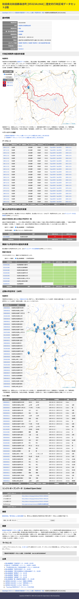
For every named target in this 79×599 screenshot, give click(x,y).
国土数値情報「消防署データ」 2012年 (16, 577)
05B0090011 (6, 434)
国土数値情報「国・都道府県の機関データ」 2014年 (19, 579)
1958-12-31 (6, 153)
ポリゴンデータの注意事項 (31, 249)
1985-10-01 (6, 196)
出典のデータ (21, 62)
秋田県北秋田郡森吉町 (25, 25)
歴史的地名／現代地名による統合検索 (12, 516)
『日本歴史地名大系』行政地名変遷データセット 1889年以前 (22, 567)
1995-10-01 (6, 199)
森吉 (20, 28)
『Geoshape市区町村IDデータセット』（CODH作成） (20, 587)
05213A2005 (6, 236)
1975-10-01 (6, 191)
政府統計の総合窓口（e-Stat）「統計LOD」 (17, 585)
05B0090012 (6, 416)
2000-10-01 (6, 201)
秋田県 (20, 34)
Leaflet (63, 123)
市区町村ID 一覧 (39, 13)
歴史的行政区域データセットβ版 (24, 13)
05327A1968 (6, 278)
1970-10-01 (6, 188)
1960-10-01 (6, 158)
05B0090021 (6, 462)
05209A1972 (6, 284)
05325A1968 (6, 459)
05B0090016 (6, 405)
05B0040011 (6, 472)
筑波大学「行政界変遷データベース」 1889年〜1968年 (20, 565)
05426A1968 (6, 281)
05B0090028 (6, 448)
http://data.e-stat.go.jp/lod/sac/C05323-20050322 (35, 496)
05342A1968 (6, 453)
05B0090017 (6, 467)
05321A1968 (6, 267)
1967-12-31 (6, 182)
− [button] (16, 75)
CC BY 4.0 (24, 547)
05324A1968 (6, 273)
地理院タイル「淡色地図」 (71, 123)
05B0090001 (6, 445)
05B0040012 (6, 481)
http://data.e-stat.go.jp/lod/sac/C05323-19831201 (35, 498)
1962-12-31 (6, 166)
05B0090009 (6, 478)
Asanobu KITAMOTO (25, 596)
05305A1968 (6, 265)
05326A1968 (6, 275)
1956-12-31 (6, 147)
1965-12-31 (6, 177)
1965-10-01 (6, 174)
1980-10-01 (6, 193)
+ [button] (16, 72)
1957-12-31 (6, 150)
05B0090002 (6, 437)
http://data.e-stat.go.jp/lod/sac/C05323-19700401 (35, 501)
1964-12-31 (6, 172)
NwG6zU (21, 49)
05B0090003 (6, 407)
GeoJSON (59, 147)
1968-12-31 (6, 185)
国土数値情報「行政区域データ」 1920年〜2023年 (19, 563)
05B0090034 (6, 413)
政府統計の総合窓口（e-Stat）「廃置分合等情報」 (19, 581)
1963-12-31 (6, 169)
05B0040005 (6, 451)
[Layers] (16, 78)
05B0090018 (6, 470)
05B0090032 (6, 440)
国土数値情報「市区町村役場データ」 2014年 (18, 569)
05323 (20, 46)
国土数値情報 (8, 74)
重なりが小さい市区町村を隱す (24, 230)
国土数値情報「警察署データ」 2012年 (16, 575)
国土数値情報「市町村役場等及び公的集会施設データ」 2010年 (23, 571)
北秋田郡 (21, 31)
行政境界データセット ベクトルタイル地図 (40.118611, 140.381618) (24, 137)
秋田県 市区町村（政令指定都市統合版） (40, 43)
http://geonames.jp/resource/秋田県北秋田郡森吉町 (35, 504)
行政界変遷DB (8, 77)
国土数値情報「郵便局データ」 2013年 (16, 573)
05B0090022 (6, 464)
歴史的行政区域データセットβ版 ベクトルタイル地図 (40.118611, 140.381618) (27, 135)
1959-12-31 (6, 155)
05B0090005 (6, 424)
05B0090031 (6, 402)
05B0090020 (6, 418)
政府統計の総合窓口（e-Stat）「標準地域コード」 (19, 583)
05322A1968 (6, 270)
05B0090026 (6, 421)
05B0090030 (6, 475)
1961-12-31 (6, 163)
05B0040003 (6, 456)
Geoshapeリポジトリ (8, 13)
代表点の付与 (23, 299)
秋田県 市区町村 (23, 43)
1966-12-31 (6, 180)
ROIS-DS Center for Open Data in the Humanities (46, 596)
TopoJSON (53, 147)
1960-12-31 (6, 161)
